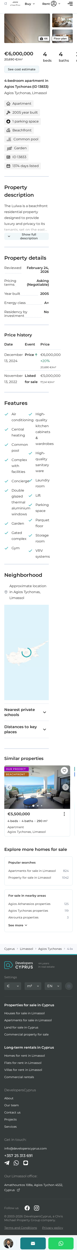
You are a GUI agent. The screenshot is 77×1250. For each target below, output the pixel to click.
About (8, 1098)
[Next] (64, 787)
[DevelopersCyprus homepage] (18, 965)
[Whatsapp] (61, 1243)
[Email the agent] (33, 1243)
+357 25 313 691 (18, 1155)
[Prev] (9, 787)
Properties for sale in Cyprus (29, 1005)
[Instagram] (36, 1208)
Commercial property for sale (26, 1034)
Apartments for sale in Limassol (28, 1020)
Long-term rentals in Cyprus (29, 1047)
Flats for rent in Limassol (22, 1063)
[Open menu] (70, 4)
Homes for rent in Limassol (24, 1056)
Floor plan (60, 38)
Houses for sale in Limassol (24, 1013)
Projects (10, 1119)
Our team (11, 1105)
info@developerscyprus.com (25, 1148)
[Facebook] (27, 1208)
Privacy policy (52, 1228)
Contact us (12, 1112)
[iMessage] (25, 1163)
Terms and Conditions (20, 1228)
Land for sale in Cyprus (21, 1027)
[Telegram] (7, 1163)
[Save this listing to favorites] (64, 770)
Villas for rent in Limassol (23, 1070)
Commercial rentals (19, 1077)
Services (10, 1127)
